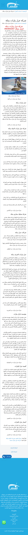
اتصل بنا (14, 517)
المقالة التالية (14, 451)
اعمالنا (14, 521)
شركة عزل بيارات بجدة (15, 440)
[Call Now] (4, 456)
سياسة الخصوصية (14, 516)
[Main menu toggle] (3, 5)
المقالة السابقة (14, 447)
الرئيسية (14, 514)
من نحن (14, 523)
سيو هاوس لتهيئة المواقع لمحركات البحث (14, 530)
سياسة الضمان (14, 519)
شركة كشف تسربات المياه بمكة (13, 438)
